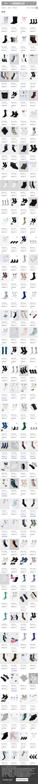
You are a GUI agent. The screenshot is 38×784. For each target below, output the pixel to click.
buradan (21, 776)
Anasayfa (4, 7)
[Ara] (27, 3)
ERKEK (5, 3)
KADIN (11, 3)
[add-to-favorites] (7, 17)
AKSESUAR (14, 7)
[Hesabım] (30, 3)
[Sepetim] (34, 3)
